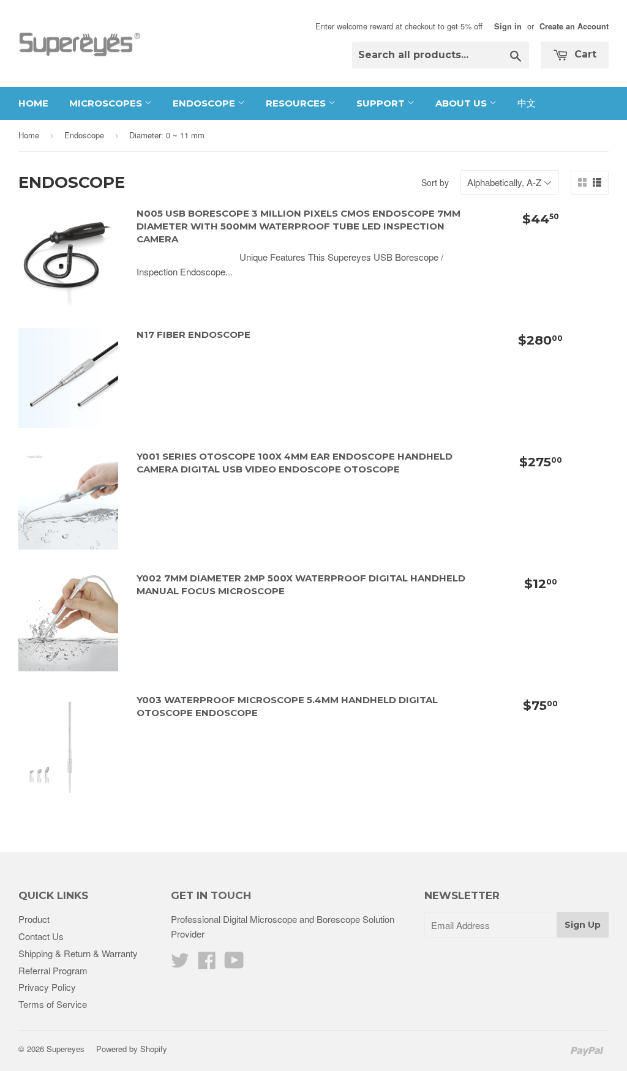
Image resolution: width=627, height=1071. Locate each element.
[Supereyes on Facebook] (207, 963)
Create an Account (574, 26)
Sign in (508, 26)
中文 (526, 103)
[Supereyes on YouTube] (234, 963)
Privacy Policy (47, 986)
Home (33, 103)
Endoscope (205, 103)
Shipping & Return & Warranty (78, 953)
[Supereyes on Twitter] (180, 963)
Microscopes (107, 103)
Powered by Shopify (131, 1048)
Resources (297, 103)
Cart (583, 54)
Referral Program (53, 970)
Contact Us (41, 936)
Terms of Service (52, 1004)
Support (381, 103)
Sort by (435, 182)
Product (34, 918)
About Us (462, 103)
